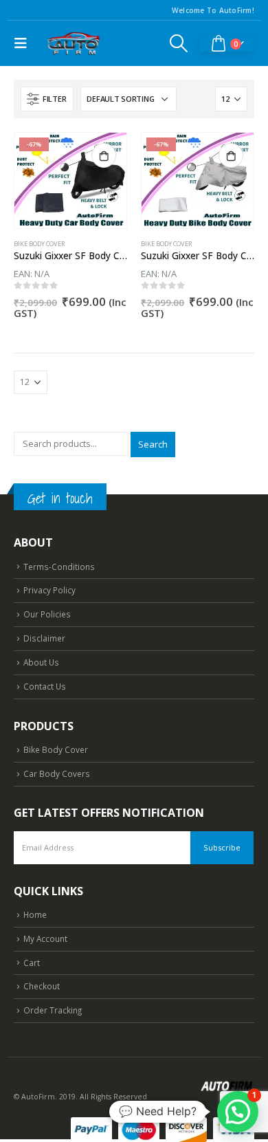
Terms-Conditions (59, 566)
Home (35, 914)
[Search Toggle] (179, 43)
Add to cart (103, 155)
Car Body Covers (56, 773)
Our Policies (47, 613)
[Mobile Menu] (24, 43)
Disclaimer (44, 638)
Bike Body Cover (39, 243)
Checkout (41, 985)
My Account (45, 938)
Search (153, 444)
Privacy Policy (49, 589)
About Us (41, 662)
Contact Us (44, 686)
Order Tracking (52, 1009)
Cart (31, 962)
